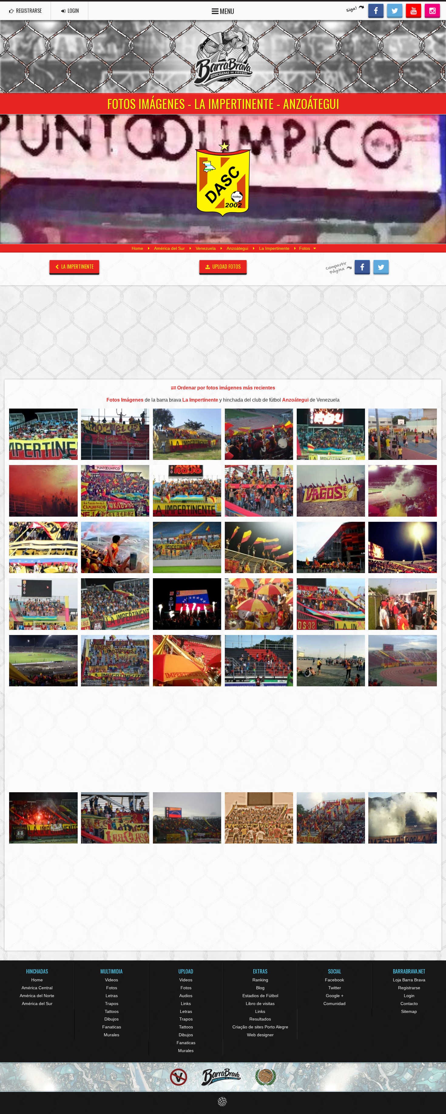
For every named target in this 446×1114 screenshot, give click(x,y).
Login (409, 995)
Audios (185, 995)
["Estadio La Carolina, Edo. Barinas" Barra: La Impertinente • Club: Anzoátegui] (331, 818)
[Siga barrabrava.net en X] (394, 10)
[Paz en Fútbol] (178, 1077)
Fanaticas (111, 1026)
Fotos (111, 987)
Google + (334, 995)
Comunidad (334, 1003)
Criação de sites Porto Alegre (260, 1026)
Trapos (111, 1003)
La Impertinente (274, 248)
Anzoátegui (237, 248)
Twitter (334, 987)
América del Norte (37, 995)
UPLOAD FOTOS (226, 266)
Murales (111, 1034)
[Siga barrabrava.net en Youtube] (413, 10)
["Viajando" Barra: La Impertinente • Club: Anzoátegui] (402, 604)
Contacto (409, 1003)
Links (186, 1003)
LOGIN (72, 10)
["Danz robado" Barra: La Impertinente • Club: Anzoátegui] (43, 547)
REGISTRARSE (28, 10)
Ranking (260, 979)
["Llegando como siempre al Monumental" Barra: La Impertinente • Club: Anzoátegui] (331, 660)
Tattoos (112, 1011)
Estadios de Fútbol (260, 995)
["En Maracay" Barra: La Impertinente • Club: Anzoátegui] (187, 434)
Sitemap (409, 1011)
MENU (226, 11)
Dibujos (111, 1019)
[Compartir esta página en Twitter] (381, 266)
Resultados (260, 1019)
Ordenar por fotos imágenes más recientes (225, 387)
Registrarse (409, 987)
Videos (111, 979)
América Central (37, 987)
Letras (112, 995)
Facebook (334, 979)
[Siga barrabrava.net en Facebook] (375, 10)
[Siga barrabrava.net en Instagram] (432, 10)
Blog (260, 987)
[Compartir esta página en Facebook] (362, 266)
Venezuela (206, 248)
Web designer (260, 1034)
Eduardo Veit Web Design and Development (223, 1102)
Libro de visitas (260, 1003)
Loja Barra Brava (409, 979)
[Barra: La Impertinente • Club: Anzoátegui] (43, 434)
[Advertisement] (223, 332)
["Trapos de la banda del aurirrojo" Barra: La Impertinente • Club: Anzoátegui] (115, 818)
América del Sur (169, 248)
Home (137, 248)
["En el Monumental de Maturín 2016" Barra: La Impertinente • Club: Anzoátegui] (187, 547)
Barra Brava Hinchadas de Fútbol (223, 56)
